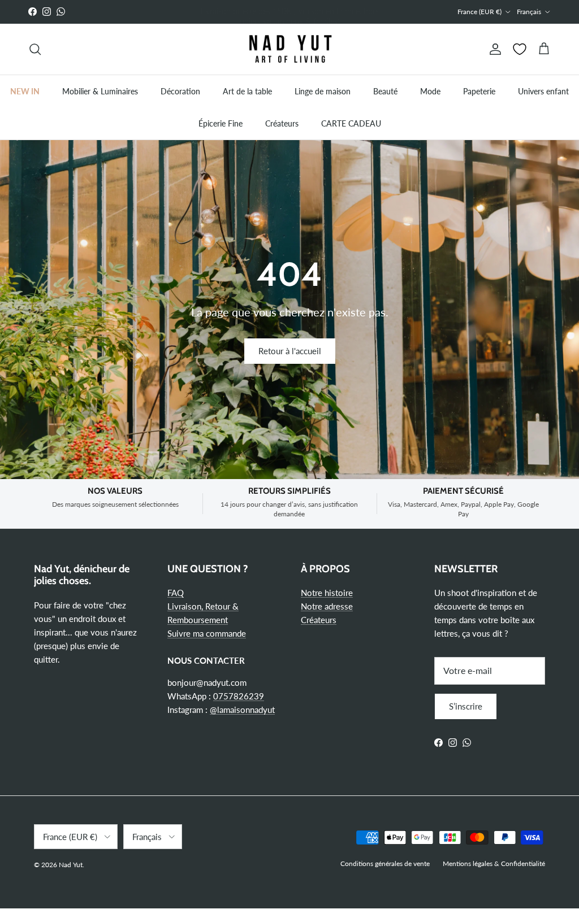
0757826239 (238, 696)
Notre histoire (327, 593)
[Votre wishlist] (519, 49)
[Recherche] (35, 49)
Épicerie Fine (220, 123)
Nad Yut (71, 864)
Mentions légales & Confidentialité (494, 863)
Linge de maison (323, 91)
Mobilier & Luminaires (100, 91)
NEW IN (25, 91)
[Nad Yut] (289, 49)
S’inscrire (465, 706)
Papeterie (479, 91)
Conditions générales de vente (385, 863)
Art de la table (247, 91)
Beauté (385, 91)
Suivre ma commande (206, 633)
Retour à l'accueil (289, 351)
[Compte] (493, 49)
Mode (430, 91)
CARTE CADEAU (351, 123)
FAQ (175, 593)
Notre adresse (327, 606)
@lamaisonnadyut (242, 709)
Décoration (180, 91)
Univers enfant (543, 91)
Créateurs (282, 123)
